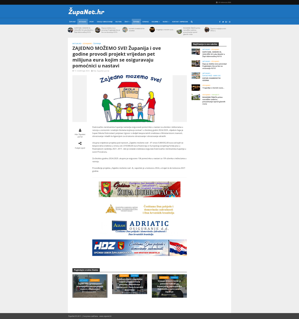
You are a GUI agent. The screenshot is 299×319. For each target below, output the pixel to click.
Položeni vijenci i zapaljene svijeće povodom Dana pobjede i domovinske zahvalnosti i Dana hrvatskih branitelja (129, 284)
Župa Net (72, 22)
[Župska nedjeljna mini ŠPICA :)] (206, 29)
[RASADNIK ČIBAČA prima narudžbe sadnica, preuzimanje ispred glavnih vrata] (179, 31)
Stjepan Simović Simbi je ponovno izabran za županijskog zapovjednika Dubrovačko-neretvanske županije (169, 286)
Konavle (145, 22)
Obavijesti (215, 95)
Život (127, 22)
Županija (136, 22)
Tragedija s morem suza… (165, 30)
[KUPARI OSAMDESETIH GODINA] (125, 29)
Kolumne (155, 22)
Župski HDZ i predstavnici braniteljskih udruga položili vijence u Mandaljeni (90, 286)
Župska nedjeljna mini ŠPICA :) (218, 30)
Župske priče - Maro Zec (211, 76)
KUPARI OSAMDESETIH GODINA (136, 30)
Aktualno (82, 22)
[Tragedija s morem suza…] (152, 29)
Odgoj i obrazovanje (104, 22)
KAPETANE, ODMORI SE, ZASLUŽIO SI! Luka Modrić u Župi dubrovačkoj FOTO (83, 30)
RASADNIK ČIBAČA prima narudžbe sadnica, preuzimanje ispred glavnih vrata (191, 31)
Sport (91, 22)
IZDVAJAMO (87, 43)
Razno (165, 22)
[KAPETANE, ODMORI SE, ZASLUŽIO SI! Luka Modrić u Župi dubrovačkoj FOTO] (70, 30)
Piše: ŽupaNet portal (101, 71)
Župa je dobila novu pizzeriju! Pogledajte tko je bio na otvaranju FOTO (110, 30)
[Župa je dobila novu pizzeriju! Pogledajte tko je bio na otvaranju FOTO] (97, 30)
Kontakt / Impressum (180, 22)
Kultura (119, 22)
